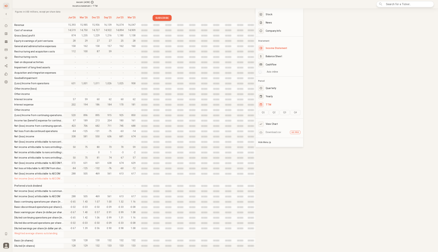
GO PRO (295, 132)
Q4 (295, 112)
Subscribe (162, 18)
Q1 (263, 112)
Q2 (274, 112)
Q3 (284, 112)
